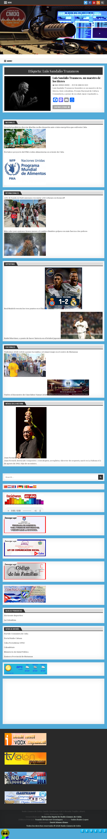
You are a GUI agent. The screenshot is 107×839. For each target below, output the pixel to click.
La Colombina (10, 620)
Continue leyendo (62, 107)
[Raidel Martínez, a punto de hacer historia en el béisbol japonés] (82, 338)
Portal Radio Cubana (13, 638)
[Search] (102, 2)
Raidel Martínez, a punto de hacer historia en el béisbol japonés (32, 338)
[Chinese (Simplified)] (6, 486)
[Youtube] (94, 2)
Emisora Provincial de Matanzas (18, 656)
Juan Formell (10, 458)
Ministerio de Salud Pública (16, 652)
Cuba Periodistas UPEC (14, 643)
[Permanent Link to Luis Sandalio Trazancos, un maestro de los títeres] (27, 93)
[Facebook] (90, 2)
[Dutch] (9, 486)
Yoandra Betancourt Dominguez (49, 820)
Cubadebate (9, 647)
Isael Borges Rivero (62, 85)
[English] (13, 486)
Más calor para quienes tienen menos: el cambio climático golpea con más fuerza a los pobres (45, 231)
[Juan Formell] (31, 458)
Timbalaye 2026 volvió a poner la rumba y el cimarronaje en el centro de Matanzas (41, 352)
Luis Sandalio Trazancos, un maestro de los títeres (76, 79)
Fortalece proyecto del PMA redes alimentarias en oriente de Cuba (34, 152)
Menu (10, 2)
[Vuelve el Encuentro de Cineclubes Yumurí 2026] (68, 395)
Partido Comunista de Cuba (16, 634)
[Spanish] (35, 486)
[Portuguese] (27, 486)
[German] (20, 486)
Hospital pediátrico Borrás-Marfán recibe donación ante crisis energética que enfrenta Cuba (45, 127)
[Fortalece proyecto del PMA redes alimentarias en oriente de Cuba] (25, 184)
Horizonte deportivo (13, 615)
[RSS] (98, 2)
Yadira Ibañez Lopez (79, 820)
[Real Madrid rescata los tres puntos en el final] (63, 309)
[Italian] (24, 486)
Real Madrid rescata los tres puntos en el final (24, 309)
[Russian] (31, 486)
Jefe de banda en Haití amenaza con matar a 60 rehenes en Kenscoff (34, 198)
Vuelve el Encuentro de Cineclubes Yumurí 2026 (25, 395)
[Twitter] (85, 2)
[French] (17, 486)
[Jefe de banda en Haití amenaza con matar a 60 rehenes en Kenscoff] (25, 227)
